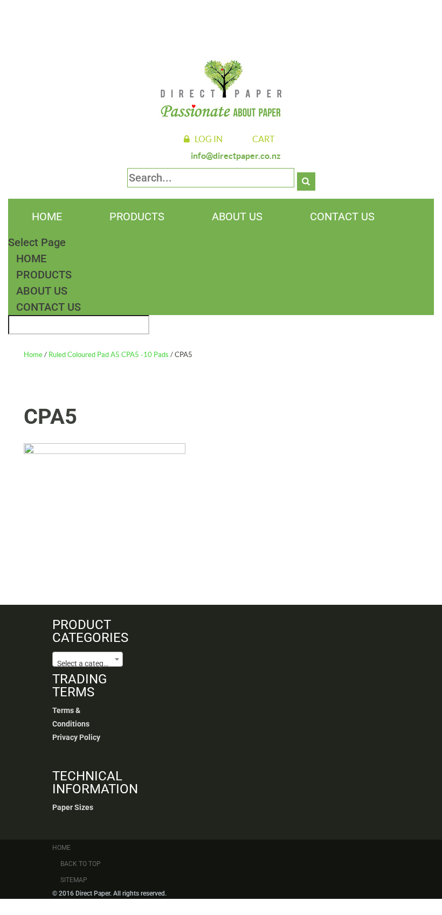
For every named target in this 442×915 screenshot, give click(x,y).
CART (263, 139)
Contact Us (342, 216)
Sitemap (73, 880)
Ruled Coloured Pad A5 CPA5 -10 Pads (109, 355)
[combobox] (87, 659)
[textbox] (87, 663)
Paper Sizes (72, 807)
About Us (237, 216)
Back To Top (80, 864)
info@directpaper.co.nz (236, 155)
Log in (209, 139)
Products (136, 216)
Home (47, 216)
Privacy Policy (76, 737)
